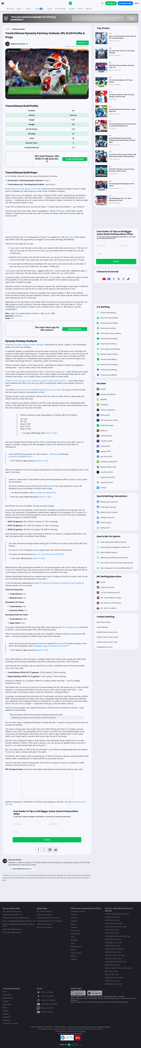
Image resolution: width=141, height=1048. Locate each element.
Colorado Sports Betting (109, 338)
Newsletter (6, 1017)
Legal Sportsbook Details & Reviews (113, 542)
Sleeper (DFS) (105, 451)
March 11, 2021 (51, 433)
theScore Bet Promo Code (114, 949)
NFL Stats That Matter (108, 608)
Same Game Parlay (107, 587)
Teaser (102, 582)
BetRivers (103, 430)
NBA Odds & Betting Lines (12, 915)
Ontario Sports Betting (108, 375)
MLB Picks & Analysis (44, 924)
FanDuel (103, 488)
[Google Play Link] (94, 993)
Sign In (137, 3)
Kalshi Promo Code (112, 930)
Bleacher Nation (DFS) (108, 467)
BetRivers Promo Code (113, 958)
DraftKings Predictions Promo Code (117, 936)
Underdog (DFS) (106, 436)
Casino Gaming (105, 616)
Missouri (74, 956)
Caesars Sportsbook (107, 410)
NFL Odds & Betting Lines (12, 911)
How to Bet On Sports (108, 536)
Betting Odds (105, 528)
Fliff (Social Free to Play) (109, 420)
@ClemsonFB (55, 454)
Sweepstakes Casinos (104, 647)
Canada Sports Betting (108, 370)
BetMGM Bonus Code (112, 917)
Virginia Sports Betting (108, 344)
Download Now (74, 329)
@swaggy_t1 (39, 646)
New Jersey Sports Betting (110, 349)
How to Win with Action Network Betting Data (116, 563)
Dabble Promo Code (112, 965)
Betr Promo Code (111, 971)
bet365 (103, 389)
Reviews (101, 383)
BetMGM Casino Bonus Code (107, 632)
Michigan (74, 940)
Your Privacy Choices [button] (10, 1023)
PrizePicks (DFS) (106, 441)
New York (74, 915)
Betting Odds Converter (109, 512)
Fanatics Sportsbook (107, 394)
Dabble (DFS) (105, 446)
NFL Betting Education (109, 576)
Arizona (73, 924)
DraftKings (60, 211)
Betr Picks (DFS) (106, 456)
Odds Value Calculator (108, 507)
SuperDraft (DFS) (106, 482)
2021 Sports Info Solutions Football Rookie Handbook (61, 583)
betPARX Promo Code (113, 952)
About (5, 991)
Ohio (72, 943)
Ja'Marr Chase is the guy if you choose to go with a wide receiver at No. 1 (36, 381)
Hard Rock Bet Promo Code (115, 955)
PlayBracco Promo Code (113, 978)
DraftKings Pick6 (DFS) (108, 462)
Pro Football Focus (70, 627)
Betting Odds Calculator (109, 502)
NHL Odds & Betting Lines (12, 932)
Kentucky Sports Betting (109, 364)
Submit (47, 840)
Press (5, 1007)
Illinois (73, 937)
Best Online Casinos (104, 622)
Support (5, 1011)
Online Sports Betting (108, 312)
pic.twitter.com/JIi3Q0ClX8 (52, 554)
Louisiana (74, 918)
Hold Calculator (105, 523)
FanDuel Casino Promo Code (107, 642)
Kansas (73, 950)
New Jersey (75, 930)
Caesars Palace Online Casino (107, 637)
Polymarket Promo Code (113, 923)
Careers (5, 1001)
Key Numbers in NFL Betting (110, 603)
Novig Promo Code (112, 933)
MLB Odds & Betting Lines (12, 929)
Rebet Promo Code (112, 974)
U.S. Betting (103, 307)
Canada (73, 959)
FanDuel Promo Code (112, 946)
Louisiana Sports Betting (109, 323)
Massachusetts (76, 946)
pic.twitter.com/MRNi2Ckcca (21, 456)
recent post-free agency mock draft (25, 189)
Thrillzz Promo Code (112, 981)
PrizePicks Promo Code (113, 984)
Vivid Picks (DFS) (106, 472)
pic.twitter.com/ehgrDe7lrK (45, 493)
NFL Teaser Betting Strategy (110, 598)
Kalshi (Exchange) (106, 425)
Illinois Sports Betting (108, 328)
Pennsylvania (75, 934)
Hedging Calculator (107, 517)
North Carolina (76, 953)
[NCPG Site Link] (67, 1037)
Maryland (74, 921)
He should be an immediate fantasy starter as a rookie (38, 390)
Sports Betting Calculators (112, 496)
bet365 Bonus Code (112, 920)
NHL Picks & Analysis (44, 927)
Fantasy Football (18, 29)
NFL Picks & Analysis (44, 911)
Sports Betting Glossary (108, 552)
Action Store (7, 1004)
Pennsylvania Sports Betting (110, 333)
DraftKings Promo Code (113, 942)
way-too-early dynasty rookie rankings (26, 345)
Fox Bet (70, 237)
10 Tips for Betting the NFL (110, 592)
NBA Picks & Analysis (44, 915)
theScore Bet (105, 415)
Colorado (74, 927)
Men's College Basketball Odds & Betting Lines (19, 921)
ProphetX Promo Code (113, 939)
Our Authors (7, 995)
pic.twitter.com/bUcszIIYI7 (58, 646)
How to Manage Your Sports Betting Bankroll (116, 568)
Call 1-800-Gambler (76, 1033)
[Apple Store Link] (78, 993)
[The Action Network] (70, 3)
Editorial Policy (8, 998)
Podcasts (6, 1014)
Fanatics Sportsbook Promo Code (117, 914)
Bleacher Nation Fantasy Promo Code (118, 968)
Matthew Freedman (18, 44)
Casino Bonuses (102, 627)
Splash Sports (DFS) (107, 477)
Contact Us (7, 1020)
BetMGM (103, 399)
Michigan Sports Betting (109, 354)
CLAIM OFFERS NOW (75, 159)
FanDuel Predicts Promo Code (116, 926)
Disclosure (82, 1031)
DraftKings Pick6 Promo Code (115, 962)
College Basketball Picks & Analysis (49, 921)
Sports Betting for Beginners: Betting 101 (115, 547)
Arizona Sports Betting (108, 359)
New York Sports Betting (109, 318)
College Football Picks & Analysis (48, 918)
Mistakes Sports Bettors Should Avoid (113, 557)
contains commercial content (17, 875)
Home (7, 29)
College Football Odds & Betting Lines (16, 918)
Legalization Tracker (78, 911)
